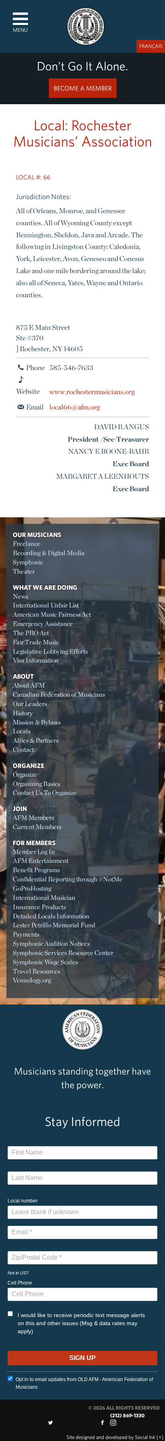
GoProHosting (32, 888)
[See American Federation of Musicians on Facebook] (102, 1423)
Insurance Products (39, 907)
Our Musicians (37, 534)
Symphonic (28, 562)
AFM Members (33, 817)
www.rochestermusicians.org (92, 391)
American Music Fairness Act (52, 614)
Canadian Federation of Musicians (59, 694)
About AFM (29, 685)
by (110, 1437)
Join (20, 808)
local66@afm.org (74, 407)
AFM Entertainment (40, 861)
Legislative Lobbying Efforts (50, 651)
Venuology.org (32, 980)
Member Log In (34, 852)
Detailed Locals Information (51, 916)
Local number (23, 1201)
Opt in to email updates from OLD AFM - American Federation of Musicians (84, 1383)
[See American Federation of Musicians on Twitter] (50, 1423)
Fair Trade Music (36, 642)
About (23, 676)
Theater (24, 571)
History (23, 713)
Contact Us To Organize (44, 793)
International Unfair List (46, 605)
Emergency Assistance (43, 624)
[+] (160, 1437)
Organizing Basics (36, 784)
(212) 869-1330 (127, 1415)
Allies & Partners (35, 740)
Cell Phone (20, 1283)
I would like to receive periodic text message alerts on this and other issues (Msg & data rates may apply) (81, 1323)
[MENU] (20, 18)
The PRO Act (31, 633)
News (20, 596)
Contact (23, 749)
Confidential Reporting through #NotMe (68, 879)
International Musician (44, 898)
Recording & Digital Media (49, 553)
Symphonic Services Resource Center (63, 953)
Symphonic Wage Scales (45, 962)
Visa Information (35, 660)
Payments (26, 934)
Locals (21, 731)
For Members (34, 842)
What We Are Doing (45, 587)
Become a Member (83, 88)
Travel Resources (36, 971)
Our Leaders (30, 704)
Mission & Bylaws (36, 722)
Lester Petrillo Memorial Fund (54, 925)
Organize (28, 765)
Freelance (26, 544)
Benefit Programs (36, 870)
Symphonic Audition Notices (51, 943)
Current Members (37, 827)
